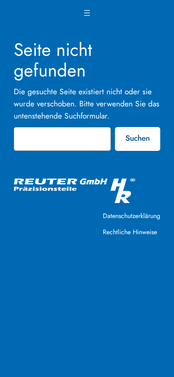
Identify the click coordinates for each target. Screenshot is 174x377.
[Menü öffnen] (87, 13)
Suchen (137, 138)
